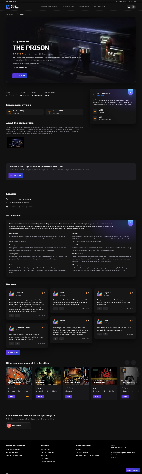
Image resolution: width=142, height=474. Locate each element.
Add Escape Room (12, 452)
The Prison (20, 14)
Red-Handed (99, 382)
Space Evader (14, 382)
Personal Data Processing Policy (87, 455)
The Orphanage (129, 382)
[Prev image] (127, 362)
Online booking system (14, 455)
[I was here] (29, 370)
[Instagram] (132, 2)
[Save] (24, 370)
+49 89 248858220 (120, 1)
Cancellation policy (48, 462)
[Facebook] (129, 2)
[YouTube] (135, 2)
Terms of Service (82, 452)
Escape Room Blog (47, 452)
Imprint (78, 449)
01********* (12, 199)
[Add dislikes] (17, 315)
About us (44, 455)
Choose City (45, 449)
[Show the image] (15, 143)
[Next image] (133, 362)
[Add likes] (11, 315)
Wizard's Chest (72, 382)
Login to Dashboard (13, 449)
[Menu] (131, 7)
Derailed (40, 382)
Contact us (45, 458)
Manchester (10, 14)
